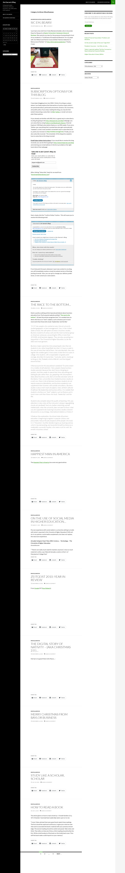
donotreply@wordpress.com (40, 174)
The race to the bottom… (51, 304)
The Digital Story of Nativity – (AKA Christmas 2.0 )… (51, 647)
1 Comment (49, 26)
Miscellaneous (46, 19)
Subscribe (88, 26)
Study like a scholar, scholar (48, 777)
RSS (53, 112)
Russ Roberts (46, 588)
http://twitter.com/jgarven (55, 131)
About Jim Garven (90, 2)
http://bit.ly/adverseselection (56, 42)
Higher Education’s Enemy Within (94, 54)
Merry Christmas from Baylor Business (49, 715)
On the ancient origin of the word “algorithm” (97, 42)
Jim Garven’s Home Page (103, 2)
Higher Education (36, 19)
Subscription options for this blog (51, 93)
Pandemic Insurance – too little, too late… (96, 46)
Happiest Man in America (50, 454)
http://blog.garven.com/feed (55, 120)
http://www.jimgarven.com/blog (64, 142)
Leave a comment (50, 98)
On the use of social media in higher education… (52, 519)
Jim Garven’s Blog (9, 2)
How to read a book (47, 807)
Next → (59, 854)
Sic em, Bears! (41, 22)
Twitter (57, 112)
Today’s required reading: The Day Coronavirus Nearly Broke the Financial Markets (98, 50)
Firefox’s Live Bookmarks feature (55, 123)
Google (36, 588)
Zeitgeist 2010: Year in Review (48, 578)
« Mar (4, 44)
